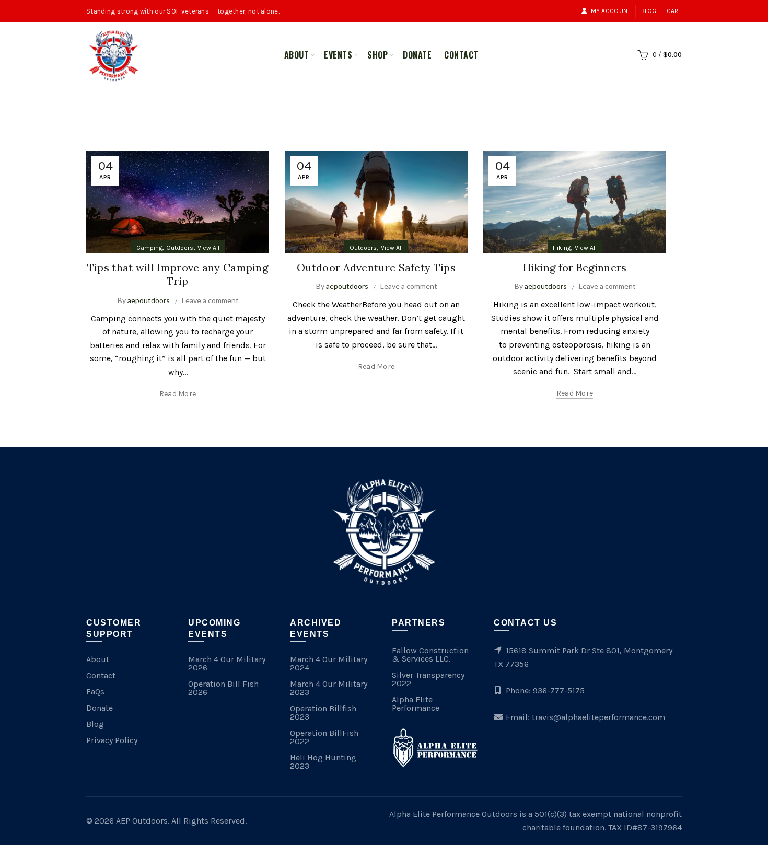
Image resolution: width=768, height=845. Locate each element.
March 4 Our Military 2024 (328, 663)
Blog (649, 11)
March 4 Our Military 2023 (328, 688)
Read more (177, 393)
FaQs (95, 692)
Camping (149, 247)
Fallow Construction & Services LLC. (430, 654)
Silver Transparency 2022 (428, 679)
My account (611, 11)
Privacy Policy (111, 740)
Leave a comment (210, 300)
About (296, 55)
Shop (377, 55)
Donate (417, 55)
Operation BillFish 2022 (324, 737)
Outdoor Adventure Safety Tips (376, 267)
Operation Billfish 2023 (323, 712)
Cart (674, 11)
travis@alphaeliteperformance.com (598, 717)
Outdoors (179, 247)
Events (338, 55)
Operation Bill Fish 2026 (223, 688)
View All (208, 247)
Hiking (562, 247)
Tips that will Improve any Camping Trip (177, 274)
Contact (461, 55)
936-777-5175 (559, 691)
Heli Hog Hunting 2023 (323, 762)
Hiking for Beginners (575, 267)
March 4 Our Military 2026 (226, 663)
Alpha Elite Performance (415, 703)
